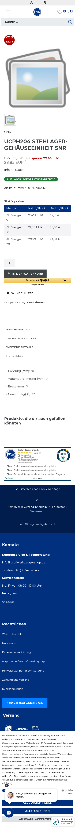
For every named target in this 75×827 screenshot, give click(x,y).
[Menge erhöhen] (19, 263)
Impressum (9, 643)
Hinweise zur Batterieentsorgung (23, 670)
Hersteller (16, 355)
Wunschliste (22, 293)
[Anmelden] (31, 2)
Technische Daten (21, 338)
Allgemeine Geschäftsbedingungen (24, 661)
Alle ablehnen (37, 811)
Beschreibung (18, 329)
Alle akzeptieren (37, 802)
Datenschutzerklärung (16, 652)
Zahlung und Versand (15, 679)
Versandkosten (36, 302)
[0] (59, 12)
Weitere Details (19, 347)
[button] (37, 282)
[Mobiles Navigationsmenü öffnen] (8, 12)
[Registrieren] (45, 2)
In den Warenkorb (27, 273)
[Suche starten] (70, 22)
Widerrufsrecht (11, 634)
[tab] (18, 329)
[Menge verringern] (25, 263)
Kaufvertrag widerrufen (25, 703)
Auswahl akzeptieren (37, 819)
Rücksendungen (12, 688)
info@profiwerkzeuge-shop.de (23, 562)
